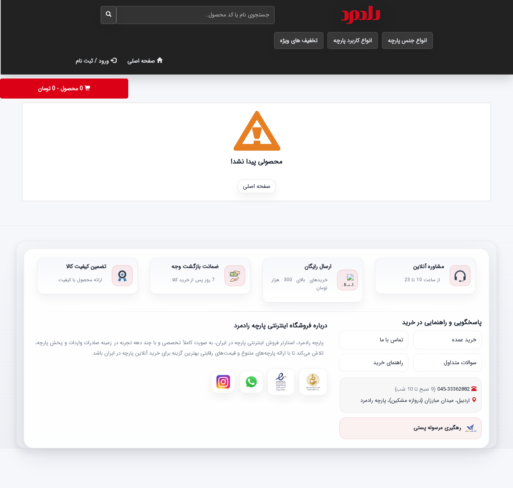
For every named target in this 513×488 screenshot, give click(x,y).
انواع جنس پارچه (407, 40)
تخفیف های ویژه (298, 40)
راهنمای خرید (388, 362)
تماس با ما (391, 340)
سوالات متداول (460, 362)
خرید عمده (464, 340)
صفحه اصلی (142, 60)
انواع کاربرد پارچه (352, 40)
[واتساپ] (251, 382)
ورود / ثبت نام (93, 60)
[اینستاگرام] (223, 382)
